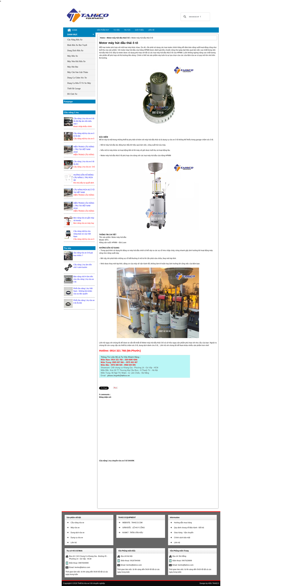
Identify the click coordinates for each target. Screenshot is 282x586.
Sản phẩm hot (103, 30)
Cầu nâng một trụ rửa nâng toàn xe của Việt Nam (82, 234)
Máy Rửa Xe (72, 56)
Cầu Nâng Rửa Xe (74, 40)
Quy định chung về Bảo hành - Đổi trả (189, 528)
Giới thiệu (139, 30)
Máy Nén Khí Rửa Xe (76, 61)
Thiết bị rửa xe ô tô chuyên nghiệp (91, 583)
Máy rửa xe (75, 528)
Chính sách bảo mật (182, 538)
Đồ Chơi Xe (72, 94)
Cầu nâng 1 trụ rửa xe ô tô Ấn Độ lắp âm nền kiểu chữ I (83, 121)
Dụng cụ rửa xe (77, 538)
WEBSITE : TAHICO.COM (132, 523)
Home (102, 38)
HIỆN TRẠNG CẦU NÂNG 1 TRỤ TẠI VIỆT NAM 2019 (83, 149)
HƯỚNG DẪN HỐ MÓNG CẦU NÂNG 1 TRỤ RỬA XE (83, 177)
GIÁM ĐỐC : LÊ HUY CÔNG (133, 528)
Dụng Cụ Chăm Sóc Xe (77, 78)
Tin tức (127, 30)
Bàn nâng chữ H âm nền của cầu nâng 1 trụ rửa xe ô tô (83, 279)
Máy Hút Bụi (72, 67)
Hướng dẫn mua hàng (183, 523)
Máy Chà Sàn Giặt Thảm (77, 72)
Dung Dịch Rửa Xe (75, 50)
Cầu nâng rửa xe (77, 523)
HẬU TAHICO (213, 583)
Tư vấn (117, 30)
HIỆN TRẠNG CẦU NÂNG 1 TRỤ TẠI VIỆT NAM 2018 (83, 205)
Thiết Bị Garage (74, 88)
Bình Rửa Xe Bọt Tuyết (77, 45)
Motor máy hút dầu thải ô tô (118, 38)
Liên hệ (151, 30)
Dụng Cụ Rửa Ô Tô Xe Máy (79, 83)
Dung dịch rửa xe (77, 533)
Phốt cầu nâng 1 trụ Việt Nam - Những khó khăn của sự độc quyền (83, 291)
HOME (74, 30)
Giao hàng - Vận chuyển (183, 533)
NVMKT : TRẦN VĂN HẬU (132, 533)
